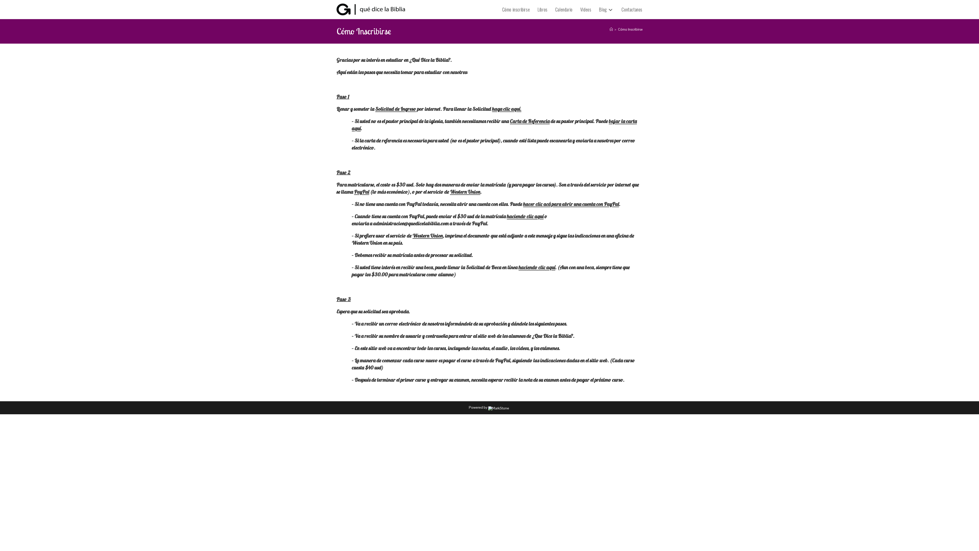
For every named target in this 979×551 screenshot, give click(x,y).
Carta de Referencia (530, 121)
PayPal (361, 192)
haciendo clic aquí (525, 216)
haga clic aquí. (506, 109)
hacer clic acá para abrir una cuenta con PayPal (571, 204)
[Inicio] (611, 29)
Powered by (478, 407)
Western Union (465, 192)
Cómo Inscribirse (630, 29)
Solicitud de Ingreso (395, 109)
